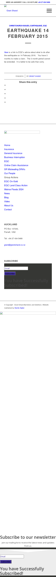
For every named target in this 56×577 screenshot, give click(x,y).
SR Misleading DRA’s (14, 169)
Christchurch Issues (19, 25)
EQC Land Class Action (15, 185)
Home (7, 145)
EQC (45, 25)
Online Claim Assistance (16, 165)
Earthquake (36, 25)
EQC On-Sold (11, 181)
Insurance (9, 149)
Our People (9, 173)
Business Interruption (14, 157)
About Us (8, 205)
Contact (8, 209)
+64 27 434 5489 (44, 2)
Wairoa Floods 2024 (13, 189)
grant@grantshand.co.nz (14, 244)
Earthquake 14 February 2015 (28, 33)
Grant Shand (35, 76)
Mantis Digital (19, 308)
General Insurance (13, 153)
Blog (6, 197)
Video (7, 201)
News (7, 193)
